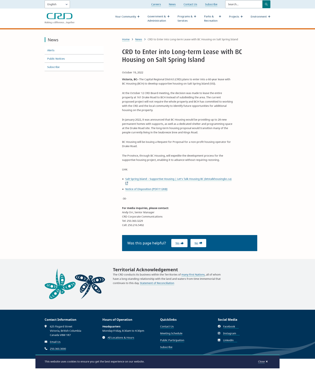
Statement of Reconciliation (157, 283)
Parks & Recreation (211, 18)
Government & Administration (156, 18)
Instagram (231, 333)
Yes (177, 243)
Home (126, 39)
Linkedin (230, 340)
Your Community (125, 16)
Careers (156, 4)
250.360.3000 (58, 349)
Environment (259, 16)
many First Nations (193, 274)
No (196, 243)
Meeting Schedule (171, 333)
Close (261, 361)
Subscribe (211, 4)
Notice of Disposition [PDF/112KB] (146, 189)
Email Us (55, 342)
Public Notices (56, 58)
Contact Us (190, 4)
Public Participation (172, 340)
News (172, 4)
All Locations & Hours (121, 337)
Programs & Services (185, 18)
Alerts (50, 50)
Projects (234, 16)
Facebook (231, 326)
